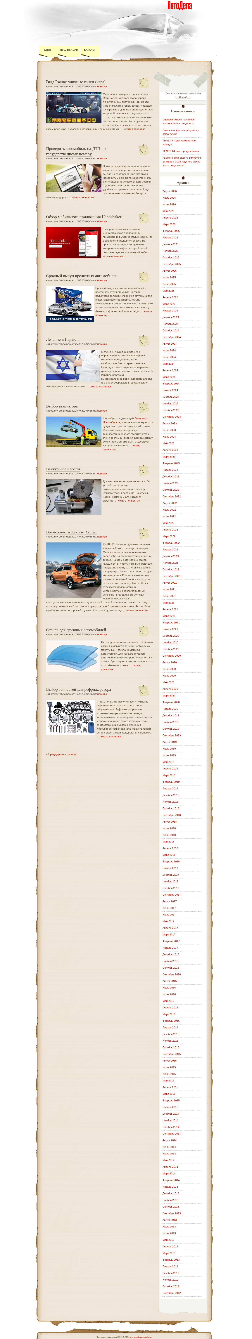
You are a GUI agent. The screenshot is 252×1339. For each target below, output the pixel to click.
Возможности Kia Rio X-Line (71, 532)
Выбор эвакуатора (62, 406)
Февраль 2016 (171, 1020)
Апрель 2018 (170, 848)
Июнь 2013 (169, 1233)
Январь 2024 (170, 390)
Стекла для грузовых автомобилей (76, 629)
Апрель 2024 (170, 370)
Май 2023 (168, 443)
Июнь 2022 (169, 516)
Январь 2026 (170, 237)
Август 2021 (170, 582)
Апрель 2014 (170, 1166)
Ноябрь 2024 (170, 323)
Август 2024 (170, 343)
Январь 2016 (170, 1027)
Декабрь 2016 (171, 954)
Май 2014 (168, 1160)
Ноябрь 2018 (170, 801)
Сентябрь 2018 (172, 815)
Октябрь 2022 (171, 489)
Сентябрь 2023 (172, 416)
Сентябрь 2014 (172, 1133)
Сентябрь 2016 (172, 974)
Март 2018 (169, 854)
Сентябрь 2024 (172, 337)
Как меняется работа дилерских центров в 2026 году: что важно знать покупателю (182, 161)
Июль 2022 (169, 509)
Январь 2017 (170, 947)
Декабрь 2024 (171, 317)
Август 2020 (170, 662)
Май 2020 (168, 682)
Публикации (69, 49)
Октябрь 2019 (171, 728)
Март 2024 (169, 376)
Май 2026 (168, 210)
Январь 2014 (170, 1186)
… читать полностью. (133, 128)
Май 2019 (168, 761)
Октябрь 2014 (171, 1126)
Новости (102, 86)
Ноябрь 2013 (170, 1199)
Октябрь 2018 (171, 808)
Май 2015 (168, 1080)
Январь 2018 (170, 868)
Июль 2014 (169, 1146)
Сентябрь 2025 (172, 264)
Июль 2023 (169, 430)
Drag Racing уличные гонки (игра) (76, 81)
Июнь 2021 (169, 595)
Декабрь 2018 (171, 795)
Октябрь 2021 (171, 569)
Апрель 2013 (170, 1246)
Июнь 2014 (169, 1153)
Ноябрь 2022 (170, 483)
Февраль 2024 (171, 383)
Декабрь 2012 (171, 1273)
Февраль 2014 (171, 1180)
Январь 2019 (170, 788)
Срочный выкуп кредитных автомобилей (82, 275)
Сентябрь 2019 (172, 735)
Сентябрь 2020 (172, 655)
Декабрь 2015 (171, 1034)
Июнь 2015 (169, 1073)
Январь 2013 (170, 1266)
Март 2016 (169, 1014)
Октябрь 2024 (171, 330)
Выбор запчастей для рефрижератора (78, 689)
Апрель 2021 (170, 609)
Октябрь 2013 (171, 1206)
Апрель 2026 (170, 217)
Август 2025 (170, 270)
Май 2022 (168, 522)
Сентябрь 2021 (172, 576)
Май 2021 (168, 602)
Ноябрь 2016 (170, 961)
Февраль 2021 (171, 622)
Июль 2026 (169, 197)
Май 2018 (168, 841)
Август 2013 (170, 1219)
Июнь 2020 (169, 675)
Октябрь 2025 (171, 257)
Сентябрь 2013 (172, 1213)
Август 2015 (170, 1060)
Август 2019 (170, 741)
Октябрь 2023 (171, 410)
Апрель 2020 (170, 688)
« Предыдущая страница (61, 754)
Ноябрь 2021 (170, 562)
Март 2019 (169, 775)
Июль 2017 (169, 907)
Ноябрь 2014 (170, 1120)
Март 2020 (169, 695)
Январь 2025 (170, 310)
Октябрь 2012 (171, 1286)
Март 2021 (169, 615)
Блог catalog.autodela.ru (140, 1337)
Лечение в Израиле (62, 339)
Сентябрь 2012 (172, 1292)
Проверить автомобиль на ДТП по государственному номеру (76, 151)
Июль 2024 (169, 350)
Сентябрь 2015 (172, 1053)
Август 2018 (170, 821)
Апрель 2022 (170, 529)
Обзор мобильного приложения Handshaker (83, 216)
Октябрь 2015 (171, 1047)
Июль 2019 (169, 748)
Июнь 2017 (169, 914)
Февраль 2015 (171, 1100)
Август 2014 (170, 1140)
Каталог (90, 49)
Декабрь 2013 (171, 1193)
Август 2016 (170, 980)
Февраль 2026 (171, 230)
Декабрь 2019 (171, 715)
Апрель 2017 (170, 927)
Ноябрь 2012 (170, 1279)
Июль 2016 (169, 987)
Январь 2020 (170, 708)
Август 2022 (170, 503)
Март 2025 (169, 303)
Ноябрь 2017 (170, 881)
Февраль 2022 (171, 542)
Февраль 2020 (171, 702)
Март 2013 (169, 1253)
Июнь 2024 (169, 356)
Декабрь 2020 (171, 635)
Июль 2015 (169, 1067)
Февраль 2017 (171, 941)
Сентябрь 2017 (172, 894)
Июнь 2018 (169, 834)
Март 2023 (169, 456)
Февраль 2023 (171, 463)
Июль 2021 (169, 589)
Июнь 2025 (169, 283)
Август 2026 (170, 191)
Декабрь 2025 (171, 244)
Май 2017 (168, 921)
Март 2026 (169, 224)
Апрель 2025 (170, 297)
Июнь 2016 (169, 994)
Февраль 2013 (171, 1259)
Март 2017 (169, 934)
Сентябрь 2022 (172, 496)
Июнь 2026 (169, 204)
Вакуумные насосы (63, 468)
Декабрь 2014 (171, 1113)
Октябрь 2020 (171, 649)
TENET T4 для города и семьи (181, 151)
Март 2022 (169, 536)
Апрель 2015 (170, 1087)
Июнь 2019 (169, 755)
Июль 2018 (169, 828)
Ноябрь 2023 (170, 403)
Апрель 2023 (170, 449)
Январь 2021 (170, 629)
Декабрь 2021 (171, 556)
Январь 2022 (170, 549)
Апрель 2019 (170, 768)
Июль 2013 (169, 1226)
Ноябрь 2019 (170, 722)
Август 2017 (170, 901)
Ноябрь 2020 (170, 642)
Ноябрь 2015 (170, 1040)
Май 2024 (168, 363)
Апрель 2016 (170, 1007)
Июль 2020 (169, 668)
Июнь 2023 (169, 436)
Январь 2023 (170, 469)
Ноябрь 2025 (170, 250)
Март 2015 (169, 1093)
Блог (47, 49)
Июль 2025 (169, 277)
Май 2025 (168, 290)
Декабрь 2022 (171, 476)
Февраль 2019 (171, 781)
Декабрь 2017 (171, 874)
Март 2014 (169, 1173)
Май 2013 (168, 1239)
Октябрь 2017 (171, 888)
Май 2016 (168, 1000)
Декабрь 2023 (171, 396)
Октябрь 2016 (171, 967)
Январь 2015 (170, 1107)
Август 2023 (170, 423)
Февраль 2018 (171, 861)
